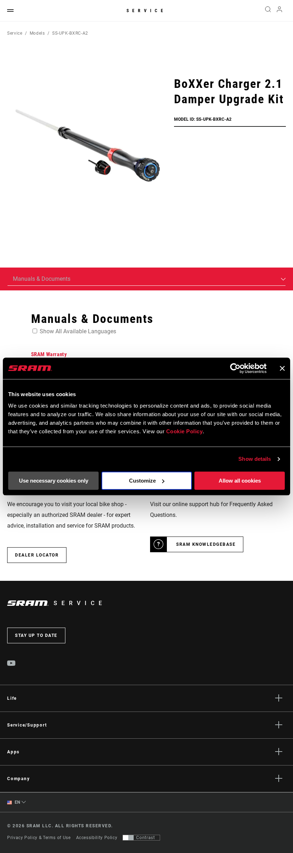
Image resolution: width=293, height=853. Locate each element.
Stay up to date (36, 635)
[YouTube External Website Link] (11, 664)
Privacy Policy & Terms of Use (39, 837)
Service (146, 10)
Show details (254, 459)
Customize (142, 481)
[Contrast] (128, 837)
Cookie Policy (184, 431)
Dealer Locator (37, 555)
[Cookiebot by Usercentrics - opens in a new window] (235, 368)
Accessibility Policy (97, 837)
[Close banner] (282, 368)
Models (37, 33)
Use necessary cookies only (53, 481)
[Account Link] (279, 11)
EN (16, 802)
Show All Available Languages (78, 331)
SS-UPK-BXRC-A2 (70, 33)
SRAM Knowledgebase (205, 544)
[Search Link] (268, 11)
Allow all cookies (240, 481)
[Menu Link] (10, 11)
